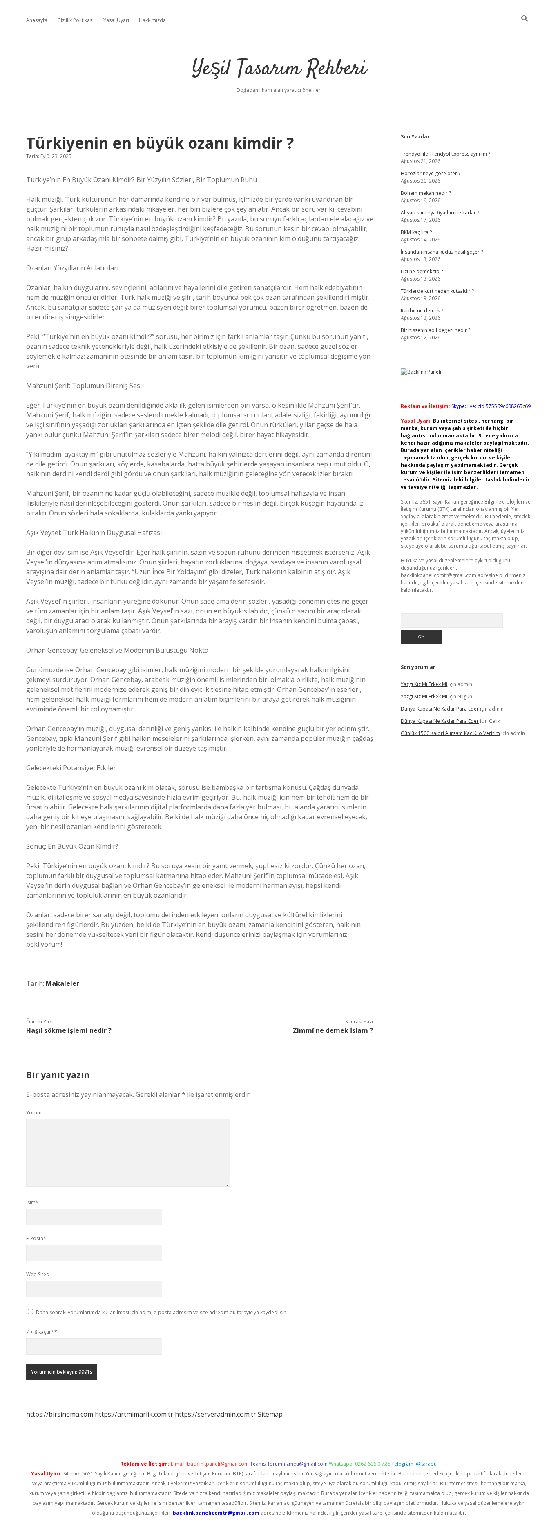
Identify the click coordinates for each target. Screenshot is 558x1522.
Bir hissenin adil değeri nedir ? (435, 330)
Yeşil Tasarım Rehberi (279, 69)
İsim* (32, 1202)
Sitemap (270, 1414)
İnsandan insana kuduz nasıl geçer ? (442, 251)
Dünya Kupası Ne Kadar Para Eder (440, 708)
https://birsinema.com (59, 1414)
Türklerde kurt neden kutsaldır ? (437, 290)
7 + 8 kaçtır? (41, 1331)
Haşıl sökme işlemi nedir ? (69, 1030)
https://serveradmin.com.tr (215, 1414)
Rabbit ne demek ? (422, 310)
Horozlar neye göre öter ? (430, 173)
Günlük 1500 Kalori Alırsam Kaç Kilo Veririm (450, 733)
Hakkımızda (152, 20)
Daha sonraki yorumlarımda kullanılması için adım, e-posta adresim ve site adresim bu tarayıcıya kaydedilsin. (162, 1312)
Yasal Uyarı (116, 20)
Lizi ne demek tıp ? (422, 271)
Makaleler (62, 983)
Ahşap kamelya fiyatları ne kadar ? (440, 212)
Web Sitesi (38, 1274)
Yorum (34, 1112)
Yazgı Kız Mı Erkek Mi (424, 684)
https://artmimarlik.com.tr (134, 1414)
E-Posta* (36, 1238)
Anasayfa (36, 20)
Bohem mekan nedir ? (426, 192)
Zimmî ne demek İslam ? (333, 1030)
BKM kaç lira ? (416, 232)
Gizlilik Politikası (75, 20)
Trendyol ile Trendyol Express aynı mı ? (445, 153)
